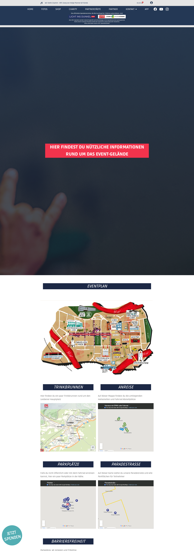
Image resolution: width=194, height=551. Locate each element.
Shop (58, 9)
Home (30, 9)
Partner (113, 9)
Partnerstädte (93, 9)
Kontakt (130, 9)
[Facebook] (155, 9)
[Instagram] (167, 9)
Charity (73, 9)
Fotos (44, 9)
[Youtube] (161, 9)
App (147, 9)
